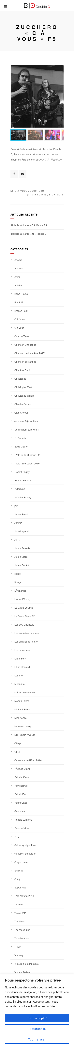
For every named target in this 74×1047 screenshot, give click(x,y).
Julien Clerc (20, 556)
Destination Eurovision (26, 429)
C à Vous (21, 191)
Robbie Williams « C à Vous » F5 (29, 225)
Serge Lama (21, 862)
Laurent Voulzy (22, 599)
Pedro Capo (21, 802)
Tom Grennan (21, 938)
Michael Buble (22, 709)
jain (16, 505)
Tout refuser (37, 1039)
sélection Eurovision (25, 853)
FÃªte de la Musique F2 (27, 455)
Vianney (18, 955)
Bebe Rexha (21, 293)
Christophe (20, 378)
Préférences (37, 1029)
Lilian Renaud (22, 667)
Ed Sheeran (20, 438)
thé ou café (20, 912)
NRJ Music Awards (24, 734)
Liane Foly (20, 658)
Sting (17, 879)
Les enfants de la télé (26, 641)
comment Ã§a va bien (26, 421)
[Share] (14, 174)
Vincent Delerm (22, 972)
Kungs (18, 582)
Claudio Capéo (22, 404)
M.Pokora (19, 684)
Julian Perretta (22, 548)
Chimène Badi (22, 370)
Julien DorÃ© (21, 565)
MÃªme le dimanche (25, 692)
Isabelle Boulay (22, 497)
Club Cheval (21, 412)
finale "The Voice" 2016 (27, 463)
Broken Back (21, 310)
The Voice (19, 921)
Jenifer (18, 522)
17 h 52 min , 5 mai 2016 (47, 194)
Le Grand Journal (24, 607)
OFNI (17, 751)
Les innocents (22, 650)
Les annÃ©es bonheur (26, 633)
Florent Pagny (22, 472)
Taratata (18, 904)
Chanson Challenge (25, 344)
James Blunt (21, 514)
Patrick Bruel (21, 785)
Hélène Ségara (22, 480)
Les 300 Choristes (24, 624)
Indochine (19, 488)
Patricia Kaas (21, 777)
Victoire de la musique (26, 963)
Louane (18, 675)
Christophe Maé (23, 387)
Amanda (19, 268)
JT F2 (17, 539)
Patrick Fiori (20, 794)
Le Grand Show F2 (24, 616)
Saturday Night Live (25, 845)
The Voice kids (22, 929)
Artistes (18, 285)
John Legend (21, 531)
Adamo (18, 260)
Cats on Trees (21, 336)
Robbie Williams (23, 819)
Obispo (18, 743)
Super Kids (20, 887)
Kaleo (17, 573)
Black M (18, 302)
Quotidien (19, 811)
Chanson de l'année (25, 361)
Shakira (18, 870)
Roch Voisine (21, 828)
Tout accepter (37, 1018)
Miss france (20, 717)
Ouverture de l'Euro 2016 (28, 760)
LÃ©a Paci (20, 590)
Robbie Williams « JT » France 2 (29, 233)
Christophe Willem (24, 395)
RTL (16, 836)
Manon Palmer (22, 700)
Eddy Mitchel (21, 446)
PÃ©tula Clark (22, 768)
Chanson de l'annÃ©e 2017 (29, 353)
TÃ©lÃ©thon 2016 (24, 896)
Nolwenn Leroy (22, 726)
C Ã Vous (19, 319)
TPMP (17, 946)
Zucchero (37, 191)
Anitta (17, 276)
